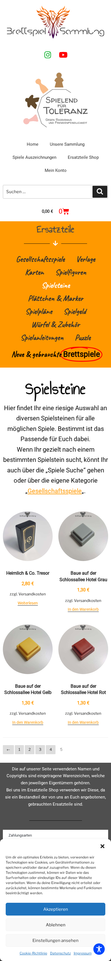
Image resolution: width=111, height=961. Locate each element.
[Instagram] (48, 54)
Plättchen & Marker (55, 298)
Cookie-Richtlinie (33, 953)
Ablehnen (55, 924)
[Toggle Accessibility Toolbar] (99, 949)
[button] (102, 846)
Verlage (85, 259)
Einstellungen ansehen (55, 940)
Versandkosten (32, 594)
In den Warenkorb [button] (83, 609)
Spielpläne (38, 311)
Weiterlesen (28, 603)
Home (32, 144)
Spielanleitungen (41, 337)
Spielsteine (56, 285)
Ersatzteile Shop (83, 157)
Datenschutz (60, 953)
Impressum (83, 953)
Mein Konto (56, 170)
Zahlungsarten (20, 835)
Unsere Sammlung (67, 144)
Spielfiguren (70, 272)
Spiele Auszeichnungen (34, 157)
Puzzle (83, 337)
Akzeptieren (55, 909)
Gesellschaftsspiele (40, 259)
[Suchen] (99, 192)
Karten (34, 272)
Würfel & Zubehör (55, 324)
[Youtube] (63, 54)
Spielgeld (74, 311)
